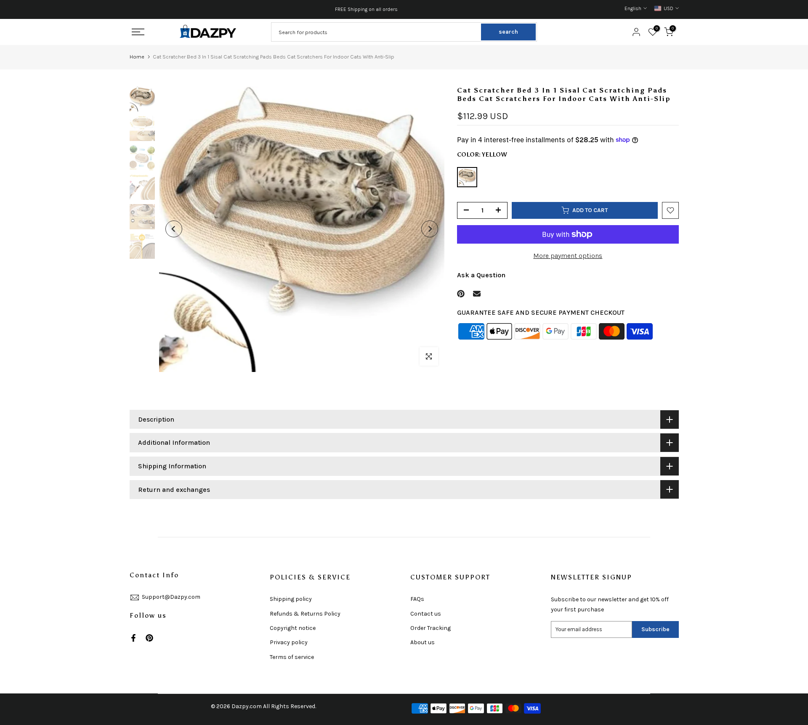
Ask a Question (481, 275)
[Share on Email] (477, 294)
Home (137, 56)
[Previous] (173, 228)
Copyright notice (293, 628)
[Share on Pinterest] (461, 294)
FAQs (417, 599)
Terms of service (292, 657)
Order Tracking (430, 628)
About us (422, 642)
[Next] (429, 228)
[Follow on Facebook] (133, 638)
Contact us (425, 613)
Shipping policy (291, 599)
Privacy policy (289, 642)
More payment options (567, 256)
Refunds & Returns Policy (305, 613)
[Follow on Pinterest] (149, 638)
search (508, 31)
